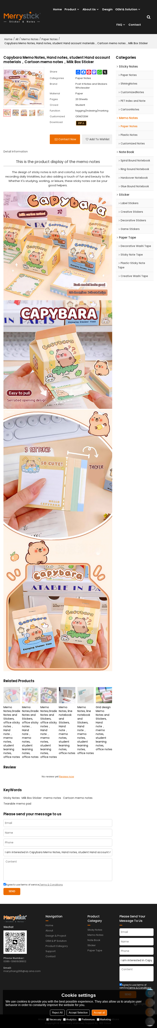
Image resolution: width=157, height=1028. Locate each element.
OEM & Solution (126, 9)
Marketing (105, 1019)
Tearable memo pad (17, 804)
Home (57, 9)
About (49, 930)
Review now (66, 776)
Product (70, 9)
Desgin (107, 9)
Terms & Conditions (51, 884)
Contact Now (67, 139)
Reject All (57, 1012)
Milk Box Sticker (32, 798)
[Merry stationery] (22, 17)
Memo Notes (29, 39)
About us (89, 9)
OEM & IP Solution (56, 940)
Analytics (71, 1019)
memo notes (52, 798)
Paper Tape (94, 950)
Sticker (91, 945)
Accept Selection (78, 1012)
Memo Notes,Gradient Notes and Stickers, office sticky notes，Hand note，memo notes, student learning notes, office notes (11, 732)
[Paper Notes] (81, 123)
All (17, 39)
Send (12, 891)
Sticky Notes (11, 798)
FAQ (119, 25)
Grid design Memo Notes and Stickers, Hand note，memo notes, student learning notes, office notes (104, 728)
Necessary (55, 1019)
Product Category (57, 946)
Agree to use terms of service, (34, 884)
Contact (134, 25)
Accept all (99, 1012)
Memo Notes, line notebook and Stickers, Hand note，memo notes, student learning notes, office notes (67, 730)
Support (51, 951)
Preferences (88, 1019)
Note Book (93, 940)
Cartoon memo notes (77, 798)
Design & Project (56, 935)
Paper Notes (50, 39)
